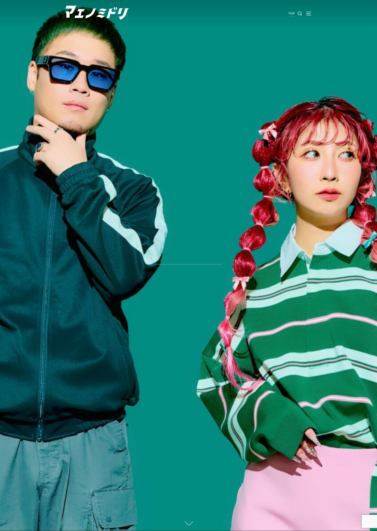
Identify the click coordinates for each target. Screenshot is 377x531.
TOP (291, 13)
